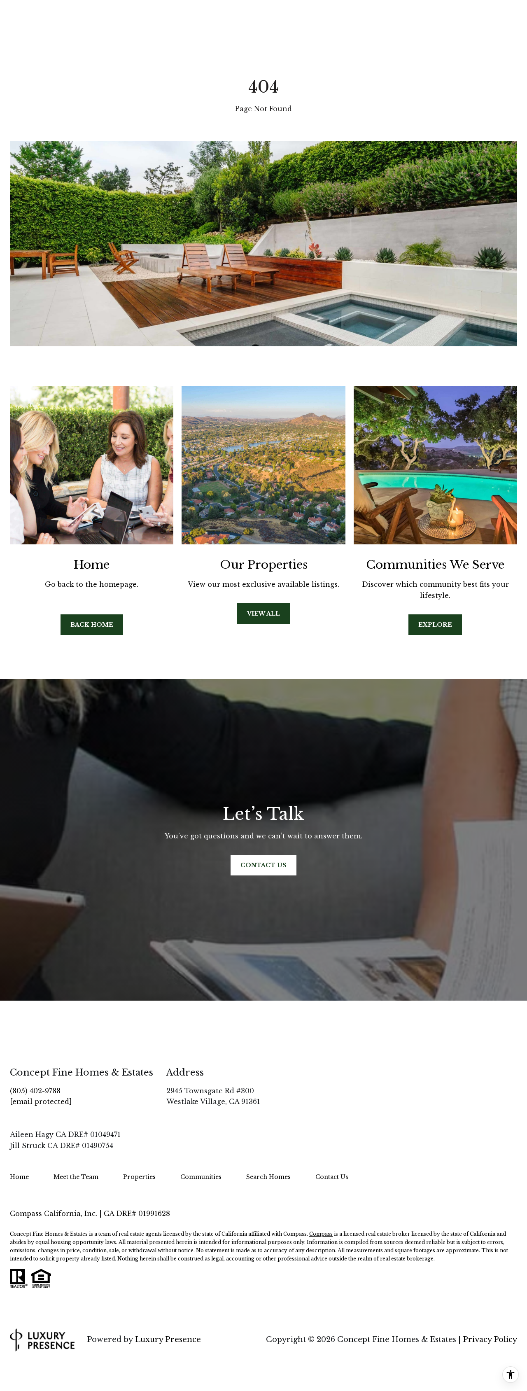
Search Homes (268, 1177)
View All (263, 613)
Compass (321, 1234)
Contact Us (331, 1177)
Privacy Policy (490, 1339)
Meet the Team (76, 1177)
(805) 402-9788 (35, 1091)
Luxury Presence (168, 1339)
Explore (435, 624)
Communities (201, 1177)
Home (19, 1177)
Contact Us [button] (263, 865)
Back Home (91, 624)
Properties (139, 1177)
